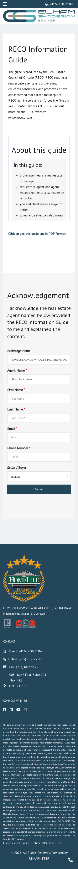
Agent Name (17, 370)
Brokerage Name (20, 351)
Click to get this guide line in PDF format (37, 233)
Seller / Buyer (16, 467)
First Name (16, 390)
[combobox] (39, 476)
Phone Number (18, 448)
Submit (39, 489)
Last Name (16, 409)
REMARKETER (39, 858)
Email (12, 428)
